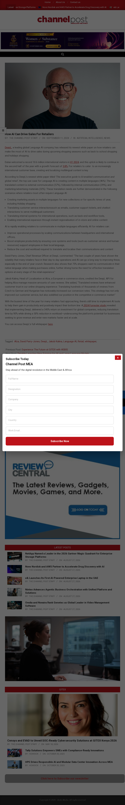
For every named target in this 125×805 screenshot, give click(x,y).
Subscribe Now (60, 441)
